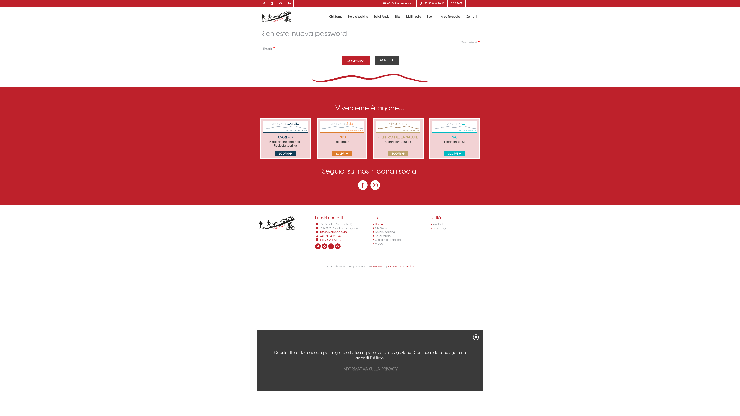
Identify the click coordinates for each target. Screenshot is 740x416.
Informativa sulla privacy (370, 369)
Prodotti (437, 224)
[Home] (276, 16)
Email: (267, 48)
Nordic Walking (358, 16)
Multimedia (413, 16)
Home (378, 224)
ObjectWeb (377, 266)
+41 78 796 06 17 (330, 240)
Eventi (431, 16)
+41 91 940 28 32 (433, 3)
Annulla (387, 60)
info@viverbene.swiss (400, 3)
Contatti (456, 3)
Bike (397, 16)
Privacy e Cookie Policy (401, 266)
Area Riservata (450, 16)
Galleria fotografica (387, 240)
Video (378, 243)
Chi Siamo (335, 16)
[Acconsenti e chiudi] (476, 337)
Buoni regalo (440, 228)
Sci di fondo (381, 16)
